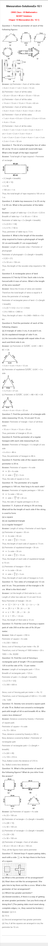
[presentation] (30, 346)
